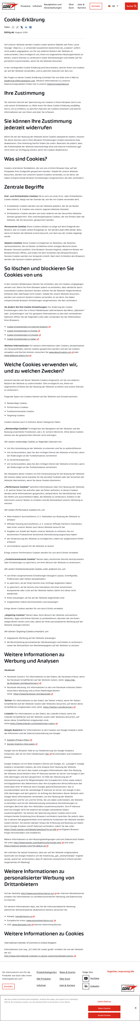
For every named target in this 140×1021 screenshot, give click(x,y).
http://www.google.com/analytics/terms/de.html (37, 843)
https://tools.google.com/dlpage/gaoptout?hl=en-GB (30, 829)
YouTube (94, 978)
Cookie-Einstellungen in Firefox (22, 331)
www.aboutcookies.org (60, 352)
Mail (12, 27)
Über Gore (71, 6)
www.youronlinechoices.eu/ (39, 920)
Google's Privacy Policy (18, 740)
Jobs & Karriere (67, 985)
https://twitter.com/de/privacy (58, 707)
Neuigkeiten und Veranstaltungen (53, 6)
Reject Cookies (104, 1008)
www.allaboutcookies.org (16, 355)
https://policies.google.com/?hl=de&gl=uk (25, 846)
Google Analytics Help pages (21, 744)
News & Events (67, 972)
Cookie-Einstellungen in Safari (21, 339)
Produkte (25, 6)
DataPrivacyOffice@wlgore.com (19, 81)
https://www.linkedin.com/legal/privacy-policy (32, 723)
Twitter (21, 27)
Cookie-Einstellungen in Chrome (22, 335)
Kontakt (96, 6)
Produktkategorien (47, 972)
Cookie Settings (104, 1001)
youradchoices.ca (23, 916)
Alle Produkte (44, 979)
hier (47, 754)
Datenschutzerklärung (58, 84)
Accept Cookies (104, 1015)
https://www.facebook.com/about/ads (31, 694)
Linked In (26, 27)
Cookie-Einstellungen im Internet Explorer (27, 327)
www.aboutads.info (21, 925)
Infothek (41, 985)
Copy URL (17, 27)
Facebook (30, 27)
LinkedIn (94, 986)
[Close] (136, 1008)
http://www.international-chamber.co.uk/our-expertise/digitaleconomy (38, 956)
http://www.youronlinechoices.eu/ (37, 893)
